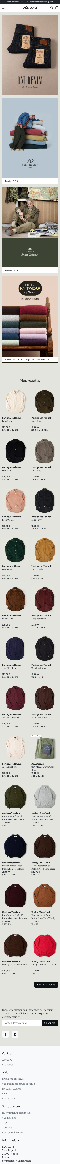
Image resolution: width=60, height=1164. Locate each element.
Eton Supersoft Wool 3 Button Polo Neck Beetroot (14, 917)
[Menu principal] (3, 8)
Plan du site (8, 1098)
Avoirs (5, 1122)
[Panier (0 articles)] (57, 8)
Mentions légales (11, 1088)
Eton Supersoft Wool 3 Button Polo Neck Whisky (43, 917)
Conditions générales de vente (18, 1083)
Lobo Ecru (7, 421)
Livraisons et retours (13, 1078)
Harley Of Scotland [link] (11, 813)
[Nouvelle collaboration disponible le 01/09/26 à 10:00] (30, 316)
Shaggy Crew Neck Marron (15, 964)
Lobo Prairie (37, 569)
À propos (7, 1059)
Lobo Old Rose (9, 520)
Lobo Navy (36, 520)
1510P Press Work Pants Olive (42, 768)
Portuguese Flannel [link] (11, 418)
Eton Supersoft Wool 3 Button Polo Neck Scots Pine (13, 818)
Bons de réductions (12, 1132)
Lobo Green (7, 569)
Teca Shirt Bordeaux (11, 717)
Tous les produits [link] (46, 984)
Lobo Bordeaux (38, 618)
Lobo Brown (8, 618)
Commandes (9, 1117)
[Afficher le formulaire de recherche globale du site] (52, 7)
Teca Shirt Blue (9, 668)
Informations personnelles (17, 1112)
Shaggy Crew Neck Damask (44, 964)
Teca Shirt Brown (39, 717)
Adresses (7, 1127)
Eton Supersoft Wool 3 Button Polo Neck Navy (13, 867)
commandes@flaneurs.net (16, 1160)
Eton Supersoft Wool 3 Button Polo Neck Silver (42, 818)
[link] (15, 402)
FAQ (4, 1093)
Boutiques (7, 1064)
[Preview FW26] (30, 138)
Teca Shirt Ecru (9, 767)
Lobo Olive (36, 421)
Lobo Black (7, 470)
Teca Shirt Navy (38, 668)
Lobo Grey (36, 470)
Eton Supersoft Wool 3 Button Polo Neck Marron (43, 867)
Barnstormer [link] (37, 764)
